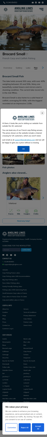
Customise (11, 427)
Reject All (24, 427)
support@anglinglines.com (25, 140)
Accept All (38, 427)
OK (23, 149)
